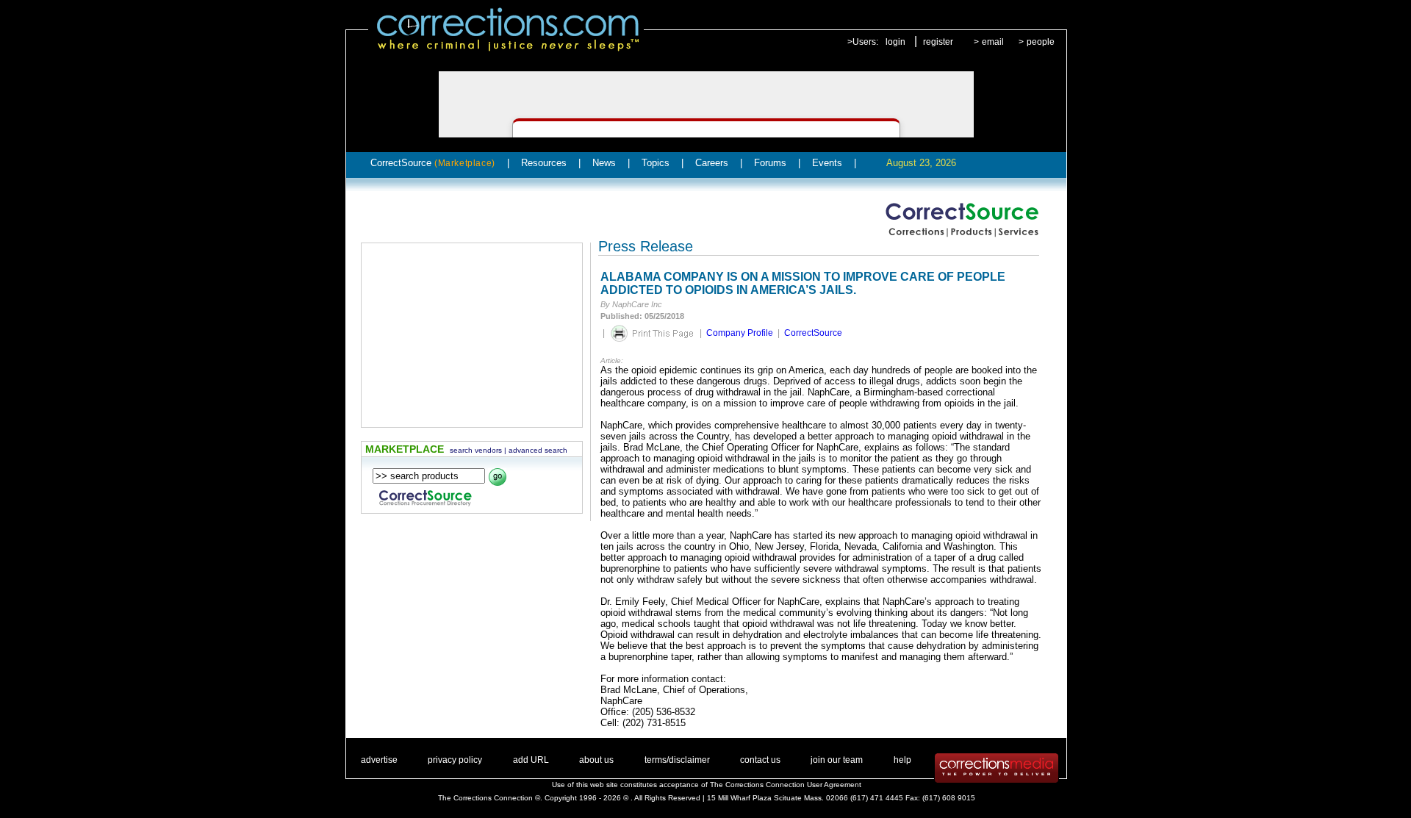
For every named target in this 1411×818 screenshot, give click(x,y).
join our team (837, 760)
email (993, 42)
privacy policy (455, 760)
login (895, 42)
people (1041, 42)
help (902, 760)
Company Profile (739, 333)
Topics (655, 162)
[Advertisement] (472, 335)
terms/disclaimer (677, 760)
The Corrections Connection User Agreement (785, 785)
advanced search (538, 450)
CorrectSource (432, 162)
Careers (711, 162)
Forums (770, 162)
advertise (379, 760)
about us (596, 760)
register (938, 42)
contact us (760, 760)
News (604, 162)
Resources (544, 162)
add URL (531, 760)
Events (827, 162)
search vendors (476, 450)
